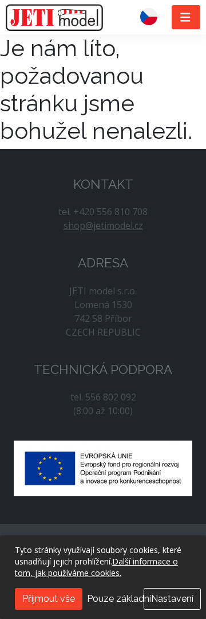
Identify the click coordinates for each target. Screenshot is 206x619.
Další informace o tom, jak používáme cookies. (96, 567)
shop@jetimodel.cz (103, 225)
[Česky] (153, 17)
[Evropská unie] (103, 467)
